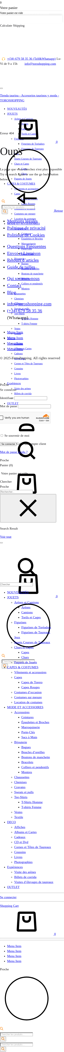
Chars (25, 657)
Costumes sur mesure (24, 213)
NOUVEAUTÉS (18, 592)
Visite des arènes (22, 388)
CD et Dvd (21, 842)
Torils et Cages (31, 617)
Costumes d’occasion (28, 692)
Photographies (21, 378)
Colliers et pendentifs (32, 283)
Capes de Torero (31, 682)
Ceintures (27, 717)
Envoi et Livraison (24, 253)
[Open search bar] (3, 656)
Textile (18, 817)
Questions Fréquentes (26, 246)
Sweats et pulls (24, 792)
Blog (11, 292)
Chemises (19, 298)
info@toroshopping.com (40, 63)
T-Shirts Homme (29, 318)
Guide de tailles (21, 267)
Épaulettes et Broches (32, 238)
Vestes (17, 328)
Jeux (17, 637)
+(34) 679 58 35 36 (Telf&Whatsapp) (31, 58)
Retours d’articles (23, 260)
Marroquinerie (30, 727)
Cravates (19, 787)
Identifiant (6, 398)
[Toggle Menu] (1, 88)
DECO (11, 822)
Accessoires (22, 712)
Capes (25, 652)
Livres (18, 857)
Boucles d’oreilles (33, 752)
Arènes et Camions (26, 602)
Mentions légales (22, 220)
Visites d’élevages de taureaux (33, 882)
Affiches (19, 827)
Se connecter (8, 444)
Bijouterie (20, 742)
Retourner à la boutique (36, 12)
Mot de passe (8, 406)
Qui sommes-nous (23, 278)
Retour (58, 210)
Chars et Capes (24, 647)
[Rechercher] (3, 1039)
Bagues (26, 747)
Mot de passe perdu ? (14, 452)
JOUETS (13, 597)
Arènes (25, 607)
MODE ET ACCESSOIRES (25, 707)
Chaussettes (20, 293)
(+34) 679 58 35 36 (24, 310)
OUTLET (12, 403)
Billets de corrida (22, 393)
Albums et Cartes (25, 832)
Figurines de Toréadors (36, 627)
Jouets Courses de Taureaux (32, 642)
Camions (27, 612)
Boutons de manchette (32, 273)
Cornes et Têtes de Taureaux (32, 847)
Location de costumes (28, 702)
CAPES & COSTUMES (22, 667)
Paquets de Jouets (25, 662)
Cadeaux (18, 353)
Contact (14, 285)
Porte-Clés (28, 732)
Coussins (20, 852)
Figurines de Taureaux (35, 632)
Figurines (20, 622)
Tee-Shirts (20, 797)
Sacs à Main (29, 737)
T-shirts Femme (29, 323)
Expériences (14, 383)
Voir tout (5, 536)
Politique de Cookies (26, 234)
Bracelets (27, 762)
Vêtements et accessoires (30, 672)
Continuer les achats (15, 19)
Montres (25, 288)
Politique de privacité (26, 227)
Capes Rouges (30, 687)
